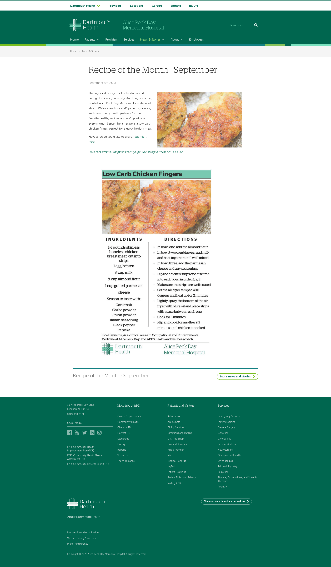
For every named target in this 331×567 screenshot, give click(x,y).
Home (74, 39)
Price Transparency (77, 544)
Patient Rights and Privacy (182, 477)
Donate (176, 5)
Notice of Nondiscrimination (83, 532)
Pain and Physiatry (227, 466)
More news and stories (235, 376)
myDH (193, 5)
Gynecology (224, 439)
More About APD (128, 405)
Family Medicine (226, 422)
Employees (196, 39)
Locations (136, 5)
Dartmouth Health (82, 5)
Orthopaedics (225, 461)
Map (170, 455)
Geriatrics (223, 433)
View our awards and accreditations (224, 501)
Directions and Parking (180, 433)
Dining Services (176, 427)
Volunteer (122, 455)
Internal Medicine (227, 444)
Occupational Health (229, 455)
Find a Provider (176, 450)
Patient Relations (177, 472)
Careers (157, 5)
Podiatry (222, 487)
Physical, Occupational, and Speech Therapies (237, 479)
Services (129, 39)
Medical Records (177, 461)
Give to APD (124, 427)
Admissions (174, 416)
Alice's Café (174, 422)
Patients (89, 39)
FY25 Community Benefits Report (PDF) (89, 464)
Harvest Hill (123, 433)
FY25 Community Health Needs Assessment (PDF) (84, 457)
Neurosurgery (225, 450)
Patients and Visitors (181, 405)
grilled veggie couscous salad (160, 152)
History (121, 444)
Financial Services (177, 444)
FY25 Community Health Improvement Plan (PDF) (80, 449)
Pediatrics (223, 472)
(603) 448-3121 (75, 414)
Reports (121, 450)
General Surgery (226, 427)
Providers (115, 5)
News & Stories (150, 39)
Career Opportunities (129, 416)
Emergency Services (229, 416)
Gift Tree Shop (176, 439)
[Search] (256, 25)
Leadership (123, 439)
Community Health (127, 422)
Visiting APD (174, 483)
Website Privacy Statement (82, 538)
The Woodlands (125, 461)
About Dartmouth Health (83, 516)
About (175, 39)
